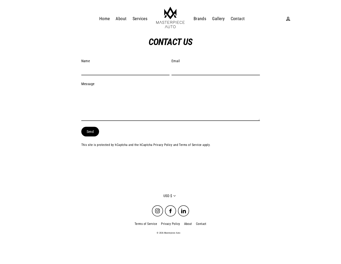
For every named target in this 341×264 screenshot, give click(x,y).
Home (104, 18)
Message (88, 84)
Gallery (218, 18)
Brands (200, 18)
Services (140, 18)
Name (85, 61)
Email (175, 61)
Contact (238, 18)
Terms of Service (190, 145)
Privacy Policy (162, 145)
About (121, 18)
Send (90, 132)
